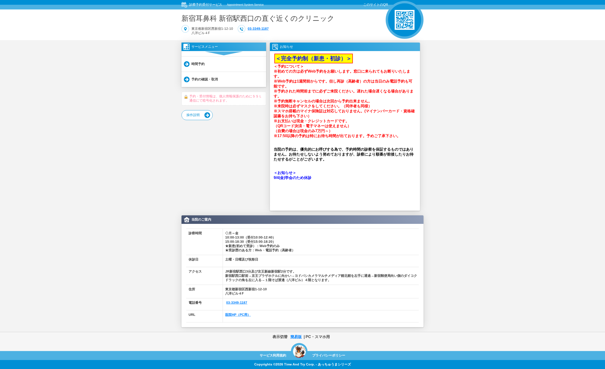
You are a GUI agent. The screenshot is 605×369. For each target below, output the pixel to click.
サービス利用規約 (273, 355)
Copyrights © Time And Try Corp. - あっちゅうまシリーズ (302, 364)
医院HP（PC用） (238, 315)
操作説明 (193, 115)
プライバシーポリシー (328, 355)
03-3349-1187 (258, 28)
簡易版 (296, 337)
